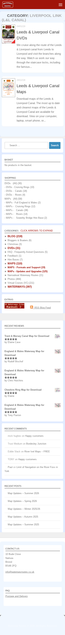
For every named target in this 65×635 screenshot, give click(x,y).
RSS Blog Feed (42, 307)
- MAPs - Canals (14, 210)
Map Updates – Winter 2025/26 (24, 509)
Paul (10, 467)
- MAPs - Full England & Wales (21, 202)
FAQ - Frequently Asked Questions (27, 252)
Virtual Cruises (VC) (20, 282)
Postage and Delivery (16, 596)
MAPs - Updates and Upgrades (27, 271)
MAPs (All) (11, 198)
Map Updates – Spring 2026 (22, 501)
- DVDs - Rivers (13, 194)
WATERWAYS (19, 286)
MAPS (14, 263)
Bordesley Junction (36, 443)
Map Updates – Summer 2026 (23, 493)
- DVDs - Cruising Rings (17, 187)
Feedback (14, 255)
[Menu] (60, 4)
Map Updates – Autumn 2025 (23, 516)
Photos (14, 279)
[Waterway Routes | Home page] (9, 4)
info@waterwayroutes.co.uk (19, 572)
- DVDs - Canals (13, 191)
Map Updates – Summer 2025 (23, 524)
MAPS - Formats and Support (26, 267)
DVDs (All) (11, 183)
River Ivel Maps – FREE (37, 451)
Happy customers (34, 436)
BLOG (14, 236)
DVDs (13, 247)
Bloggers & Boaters (19, 240)
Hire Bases (15, 259)
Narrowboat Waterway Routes (25, 275)
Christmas (14, 244)
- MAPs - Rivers (14, 214)
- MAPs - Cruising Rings (18, 206)
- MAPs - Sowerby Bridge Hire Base (24, 217)
